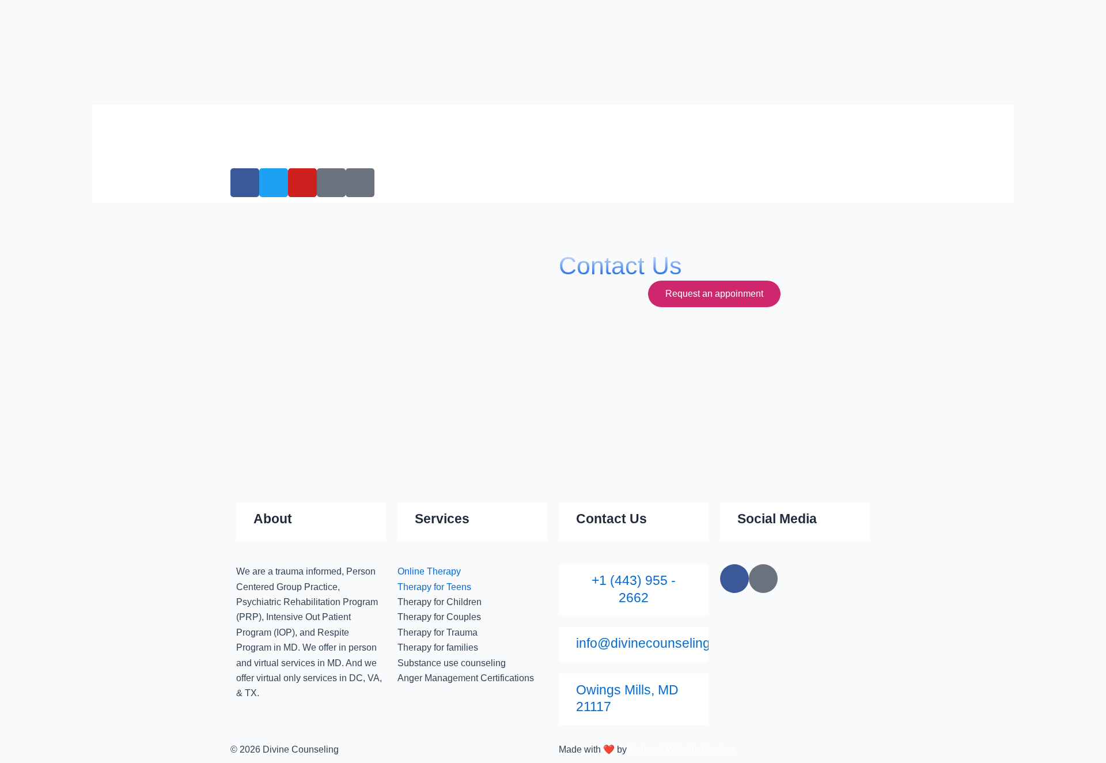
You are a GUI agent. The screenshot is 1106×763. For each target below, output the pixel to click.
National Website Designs (682, 749)
